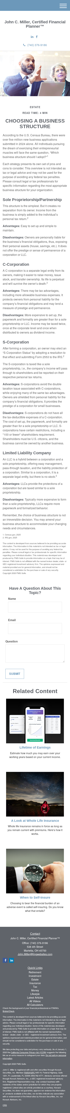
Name (12, 599)
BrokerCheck (8, 1011)
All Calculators (35, 1005)
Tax (35, 986)
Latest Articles (35, 997)
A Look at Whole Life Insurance (35, 821)
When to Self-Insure (35, 897)
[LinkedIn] (32, 37)
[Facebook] (37, 37)
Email (12, 620)
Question (11, 641)
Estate (35, 979)
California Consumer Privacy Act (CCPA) (28, 1052)
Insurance (35, 983)
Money (35, 990)
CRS (5, 1105)
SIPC (32, 1072)
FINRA (27, 1072)
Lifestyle (35, 994)
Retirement (35, 972)
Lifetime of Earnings (35, 747)
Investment (35, 976)
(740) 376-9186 (37, 45)
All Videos (35, 1001)
